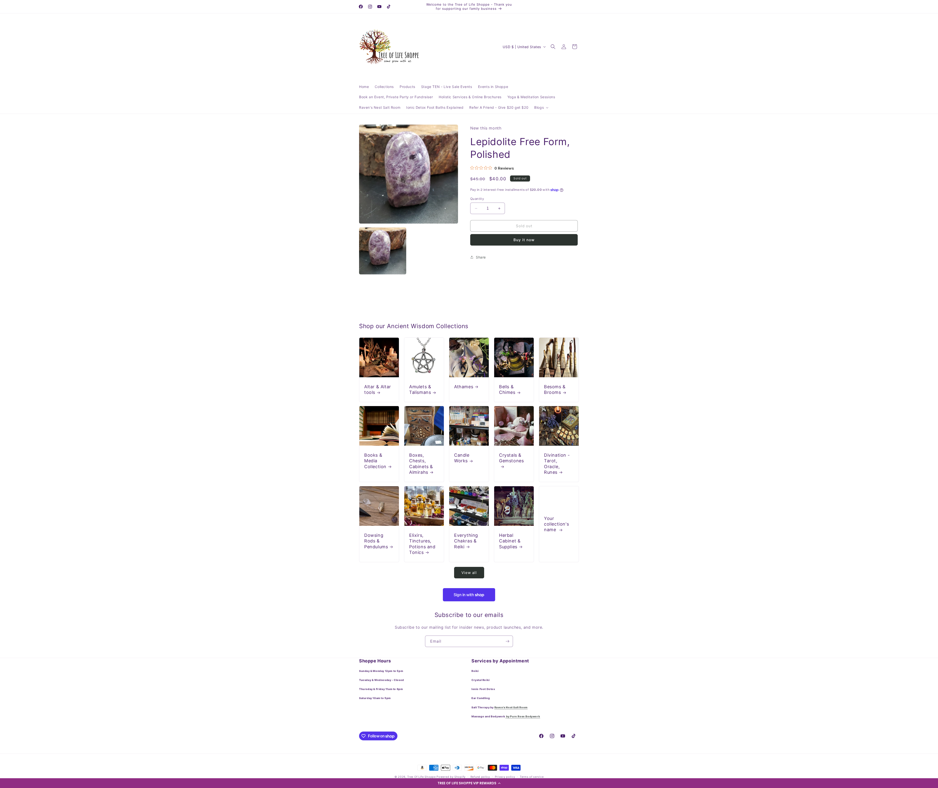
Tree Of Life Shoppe (421, 776)
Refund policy (480, 776)
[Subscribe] (507, 641)
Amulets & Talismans (420, 389)
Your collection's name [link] (556, 524)
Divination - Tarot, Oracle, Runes (557, 464)
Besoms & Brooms (555, 389)
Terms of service (532, 776)
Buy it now (523, 239)
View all (469, 572)
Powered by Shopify (451, 776)
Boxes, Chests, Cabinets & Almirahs (421, 464)
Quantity (477, 199)
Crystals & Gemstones (511, 458)
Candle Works (461, 458)
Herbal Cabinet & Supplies (510, 541)
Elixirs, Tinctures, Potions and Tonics (422, 544)
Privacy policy (505, 776)
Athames (463, 386)
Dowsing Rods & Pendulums (376, 541)
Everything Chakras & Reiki (466, 541)
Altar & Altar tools (377, 389)
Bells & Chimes (507, 389)
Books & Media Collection (375, 461)
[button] (469, 783)
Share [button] (481, 257)
